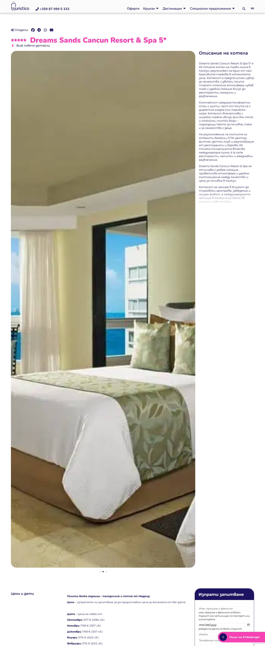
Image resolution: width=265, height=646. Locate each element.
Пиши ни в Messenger (244, 637)
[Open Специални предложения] (233, 8)
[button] (243, 9)
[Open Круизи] (157, 8)
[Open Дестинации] (184, 8)
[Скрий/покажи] (223, 637)
